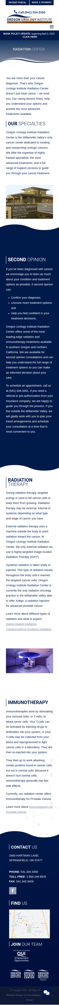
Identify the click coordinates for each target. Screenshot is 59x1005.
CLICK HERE (29, 36)
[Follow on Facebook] (12, 890)
